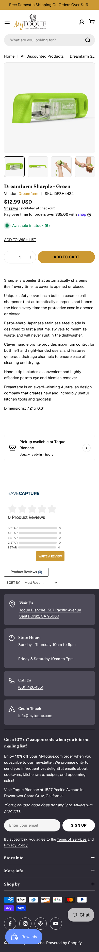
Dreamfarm (28, 193)
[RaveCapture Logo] (24, 493)
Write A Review (50, 556)
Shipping (11, 208)
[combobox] (49, 40)
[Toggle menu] (7, 22)
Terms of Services (72, 839)
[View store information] (86, 448)
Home (9, 56)
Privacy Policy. (16, 845)
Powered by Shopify (64, 942)
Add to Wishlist (20, 239)
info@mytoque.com (35, 715)
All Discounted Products (42, 56)
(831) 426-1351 (30, 687)
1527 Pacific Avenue (61, 789)
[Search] (88, 40)
